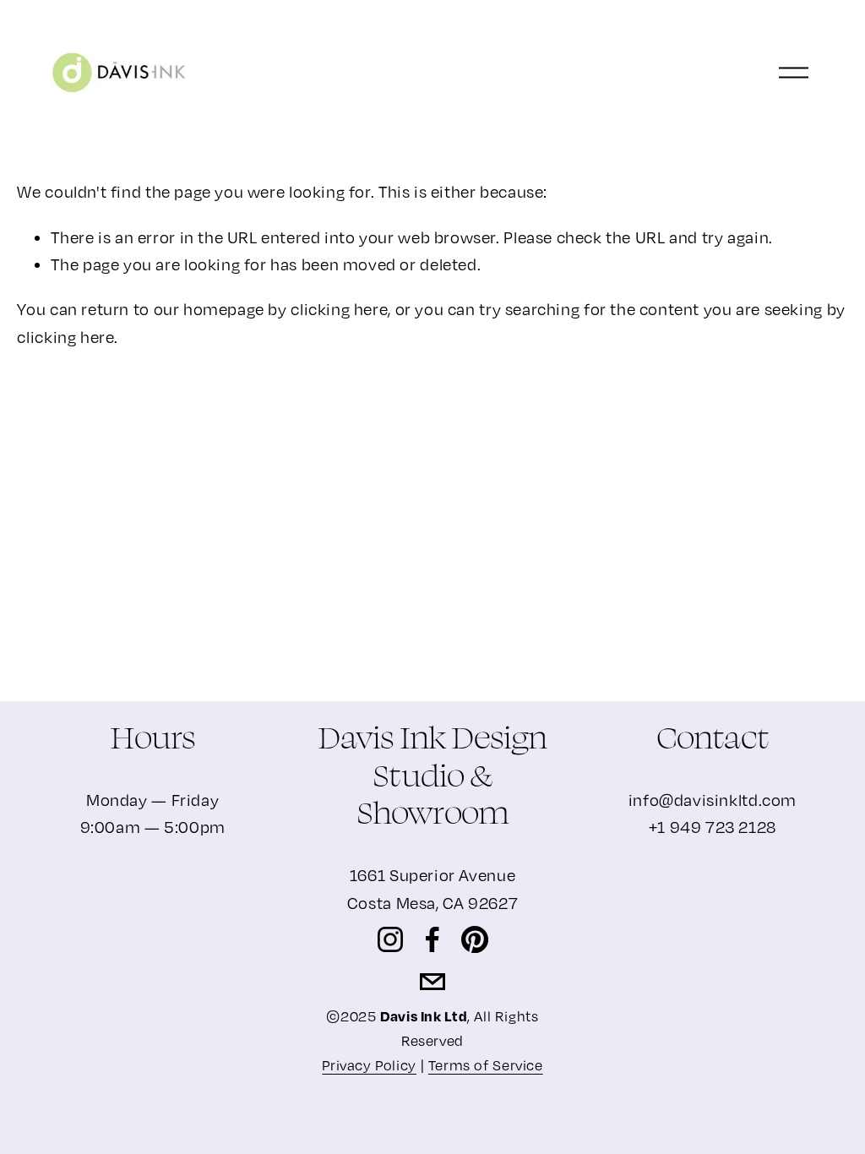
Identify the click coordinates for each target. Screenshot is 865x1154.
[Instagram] (390, 939)
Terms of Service (485, 1065)
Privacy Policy (369, 1065)
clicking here (339, 308)
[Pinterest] (474, 939)
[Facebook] (432, 939)
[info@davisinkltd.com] (432, 981)
